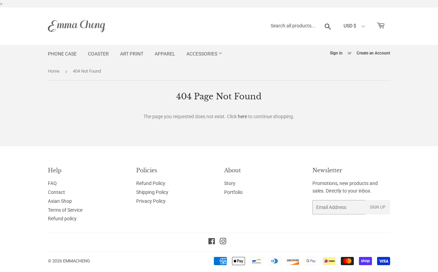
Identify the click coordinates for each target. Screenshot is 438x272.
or (349, 53)
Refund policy (62, 218)
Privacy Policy (151, 201)
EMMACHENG (76, 260)
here (242, 116)
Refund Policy (150, 183)
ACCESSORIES (202, 54)
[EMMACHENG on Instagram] (223, 242)
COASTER (98, 54)
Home (54, 71)
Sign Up (378, 207)
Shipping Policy (152, 192)
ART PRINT (131, 54)
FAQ (52, 183)
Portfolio (233, 192)
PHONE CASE (62, 54)
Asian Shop (60, 201)
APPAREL (165, 54)
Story (229, 183)
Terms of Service (65, 210)
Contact (56, 192)
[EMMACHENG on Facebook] (211, 242)
